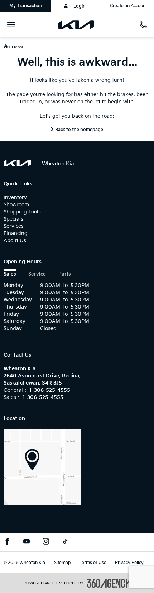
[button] (25, 6)
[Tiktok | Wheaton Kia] (65, 542)
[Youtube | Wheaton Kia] (26, 542)
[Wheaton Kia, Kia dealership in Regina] (79, 24)
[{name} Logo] (17, 162)
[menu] (12, 25)
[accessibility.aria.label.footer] (109, 583)
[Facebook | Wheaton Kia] (7, 542)
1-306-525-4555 (49, 390)
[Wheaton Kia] (42, 466)
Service (37, 274)
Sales (10, 274)
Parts (64, 274)
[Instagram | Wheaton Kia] (45, 542)
